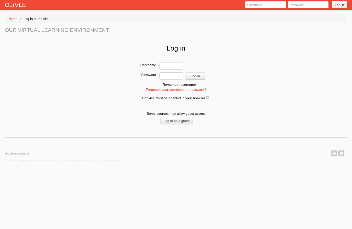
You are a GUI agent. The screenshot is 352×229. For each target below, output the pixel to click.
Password (148, 75)
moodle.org (114, 160)
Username (148, 65)
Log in (339, 4)
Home (12, 19)
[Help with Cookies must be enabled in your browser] (207, 98)
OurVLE (15, 4)
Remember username (179, 84)
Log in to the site (36, 19)
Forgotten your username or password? (176, 90)
